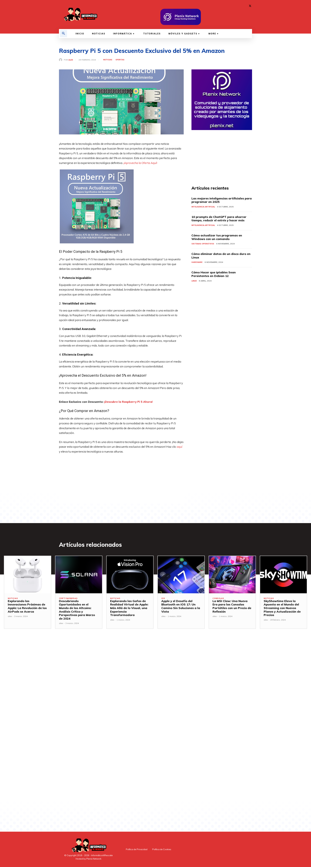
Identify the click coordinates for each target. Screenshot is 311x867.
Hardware (196, 262)
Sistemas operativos (202, 244)
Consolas (218, 598)
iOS (163, 598)
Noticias (107, 60)
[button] (63, 33)
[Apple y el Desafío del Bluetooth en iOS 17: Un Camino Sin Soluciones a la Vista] (181, 574)
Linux (194, 281)
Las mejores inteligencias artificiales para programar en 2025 (221, 200)
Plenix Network (93, 858)
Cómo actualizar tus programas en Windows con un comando (216, 237)
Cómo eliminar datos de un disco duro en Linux (220, 255)
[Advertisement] (121, 481)
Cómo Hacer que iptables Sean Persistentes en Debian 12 (213, 274)
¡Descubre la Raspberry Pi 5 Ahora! (128, 401)
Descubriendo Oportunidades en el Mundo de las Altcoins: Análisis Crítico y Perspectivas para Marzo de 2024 (77, 609)
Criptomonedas (68, 598)
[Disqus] (121, 687)
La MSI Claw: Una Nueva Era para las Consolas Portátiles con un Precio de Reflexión (232, 606)
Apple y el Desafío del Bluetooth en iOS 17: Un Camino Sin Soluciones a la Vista (180, 606)
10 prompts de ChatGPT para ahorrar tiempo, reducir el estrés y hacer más (218, 218)
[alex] (61, 59)
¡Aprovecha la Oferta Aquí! (140, 163)
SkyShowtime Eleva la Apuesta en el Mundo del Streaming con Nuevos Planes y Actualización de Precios (282, 608)
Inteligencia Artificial (203, 207)
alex (70, 60)
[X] (250, 6)
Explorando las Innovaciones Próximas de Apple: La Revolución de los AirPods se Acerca (27, 606)
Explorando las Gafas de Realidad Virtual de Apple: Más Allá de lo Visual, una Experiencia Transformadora (129, 608)
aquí (179, 446)
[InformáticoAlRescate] (80, 14)
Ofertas (119, 60)
